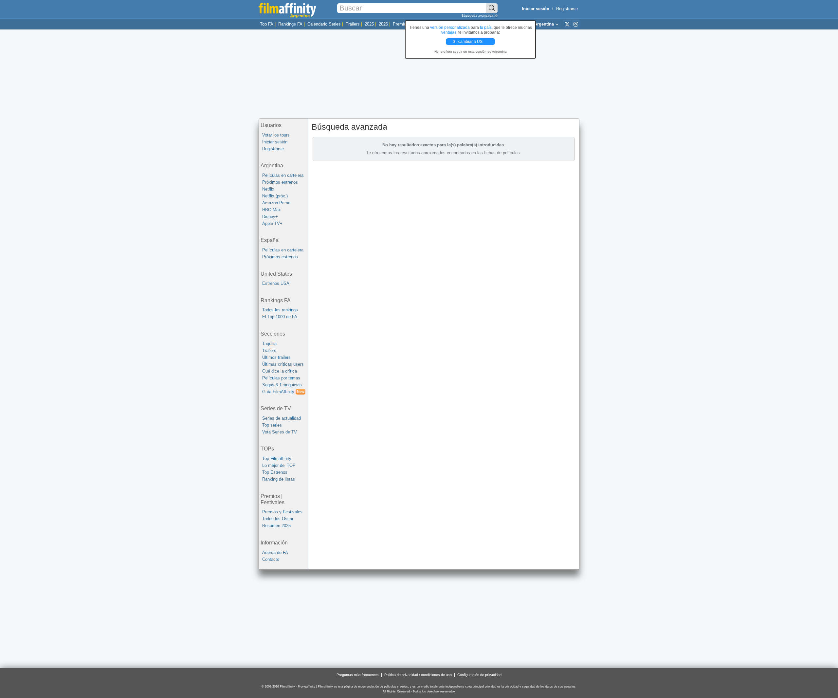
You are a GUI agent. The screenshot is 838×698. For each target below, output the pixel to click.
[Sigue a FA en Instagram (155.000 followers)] (575, 24)
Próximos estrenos (280, 182)
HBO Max (271, 209)
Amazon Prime (276, 202)
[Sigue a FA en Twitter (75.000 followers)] (567, 24)
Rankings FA (290, 24)
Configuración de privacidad (479, 675)
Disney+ (270, 216)
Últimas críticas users (283, 364)
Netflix (268, 189)
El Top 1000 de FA (279, 316)
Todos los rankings (280, 309)
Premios (401, 24)
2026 (383, 24)
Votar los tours (276, 135)
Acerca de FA (275, 552)
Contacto (270, 559)
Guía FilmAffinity (283, 391)
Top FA (266, 24)
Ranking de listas (278, 479)
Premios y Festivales (282, 511)
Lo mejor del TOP (279, 465)
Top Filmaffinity (276, 458)
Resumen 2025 (276, 525)
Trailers (269, 350)
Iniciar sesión (274, 141)
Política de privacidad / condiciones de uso (418, 675)
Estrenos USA (275, 283)
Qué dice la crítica (279, 371)
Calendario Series (324, 24)
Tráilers (353, 24)
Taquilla (269, 343)
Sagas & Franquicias (282, 384)
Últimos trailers (276, 357)
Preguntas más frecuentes (358, 675)
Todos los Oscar (277, 518)
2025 (369, 24)
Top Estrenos (274, 472)
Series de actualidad (281, 418)
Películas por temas (281, 378)
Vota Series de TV (279, 432)
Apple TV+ (272, 223)
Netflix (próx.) (275, 195)
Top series (272, 425)
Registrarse (567, 8)
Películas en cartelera (282, 175)
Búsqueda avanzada (478, 15)
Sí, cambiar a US (468, 41)
